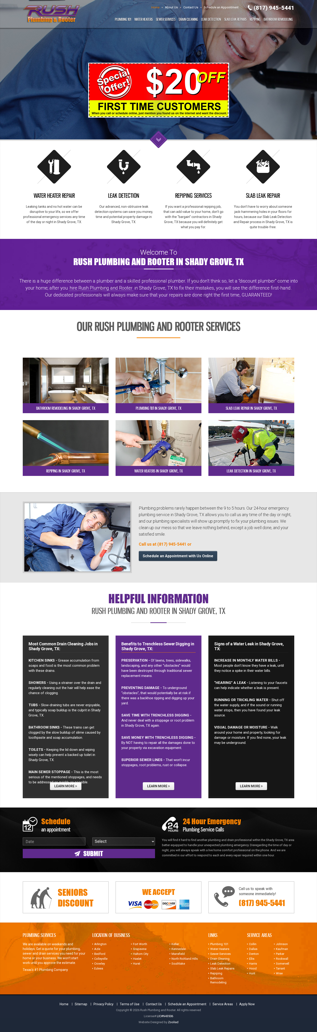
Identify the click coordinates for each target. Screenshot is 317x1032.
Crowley (99, 963)
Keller (175, 944)
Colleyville (100, 958)
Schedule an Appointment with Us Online (178, 556)
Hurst (136, 963)
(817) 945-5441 (274, 8)
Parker (280, 954)
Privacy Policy (103, 1004)
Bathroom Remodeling (278, 19)
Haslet (137, 958)
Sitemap (81, 1004)
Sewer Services (165, 19)
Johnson (282, 944)
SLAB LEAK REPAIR (263, 195)
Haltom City (140, 954)
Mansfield (178, 954)
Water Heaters (143, 19)
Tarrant (280, 968)
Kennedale (178, 949)
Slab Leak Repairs (235, 19)
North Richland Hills (184, 958)
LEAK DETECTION (123, 195)
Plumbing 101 (123, 19)
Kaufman (282, 949)
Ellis (251, 958)
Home (155, 7)
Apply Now (247, 1004)
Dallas (253, 949)
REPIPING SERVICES (193, 195)
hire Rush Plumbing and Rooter (101, 288)
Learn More (64, 786)
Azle (97, 949)
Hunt (252, 973)
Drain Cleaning (188, 19)
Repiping (255, 19)
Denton (254, 954)
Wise (279, 973)
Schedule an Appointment (221, 7)
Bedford (99, 954)
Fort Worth (140, 944)
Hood (253, 968)
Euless (98, 968)
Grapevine (139, 949)
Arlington (100, 944)
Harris (253, 963)
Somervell (282, 963)
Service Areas (223, 1004)
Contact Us (190, 7)
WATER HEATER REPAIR (54, 195)
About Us (171, 7)
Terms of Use (129, 1004)
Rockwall (282, 958)
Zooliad (173, 1022)
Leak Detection (211, 19)
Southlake (178, 963)
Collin (252, 944)
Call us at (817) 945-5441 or (165, 544)
